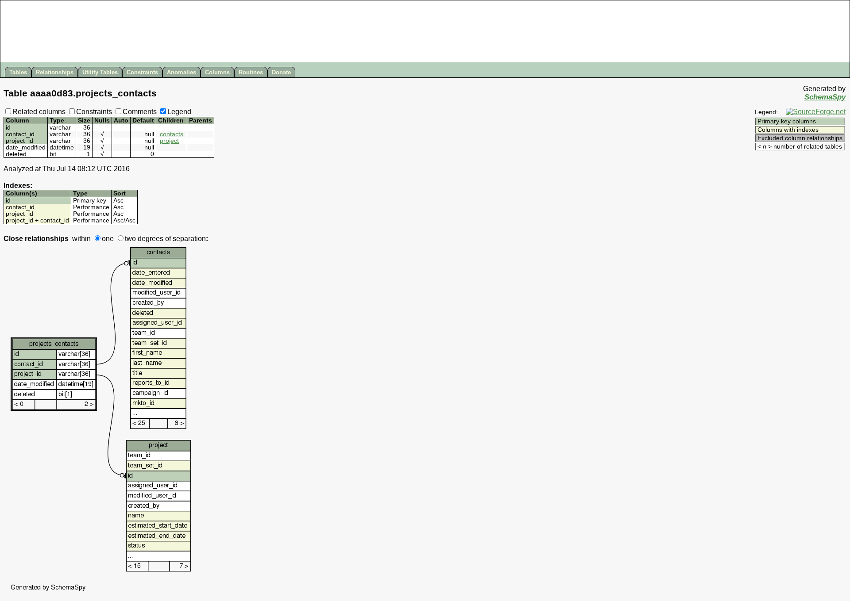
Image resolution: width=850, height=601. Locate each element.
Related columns (39, 111)
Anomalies (181, 72)
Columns (217, 72)
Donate (281, 72)
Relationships (54, 72)
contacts (171, 134)
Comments (140, 111)
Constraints (142, 72)
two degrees (144, 238)
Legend (179, 111)
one (108, 238)
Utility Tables (100, 72)
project (169, 141)
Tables (18, 72)
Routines (251, 72)
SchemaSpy (825, 97)
